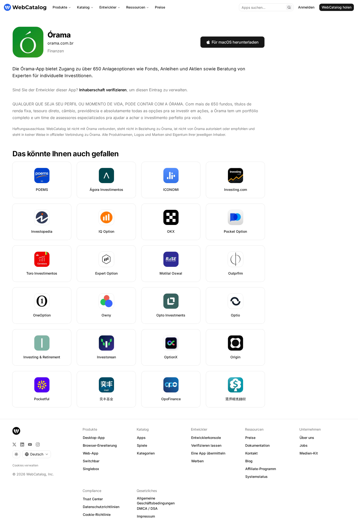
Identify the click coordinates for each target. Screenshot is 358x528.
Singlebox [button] (91, 469)
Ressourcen (135, 7)
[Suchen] (289, 7)
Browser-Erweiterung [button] (100, 445)
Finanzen (55, 50)
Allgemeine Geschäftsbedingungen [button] (156, 501)
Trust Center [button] (93, 499)
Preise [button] (250, 437)
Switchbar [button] (91, 461)
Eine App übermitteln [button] (208, 453)
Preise (160, 7)
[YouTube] (30, 444)
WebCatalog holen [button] (336, 7)
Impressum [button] (146, 516)
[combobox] (36, 454)
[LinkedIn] (22, 444)
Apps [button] (141, 437)
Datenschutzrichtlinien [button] (101, 507)
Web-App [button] (90, 453)
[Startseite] (25, 7)
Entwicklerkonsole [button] (206, 437)
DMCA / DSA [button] (147, 508)
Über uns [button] (307, 437)
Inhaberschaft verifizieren (103, 89)
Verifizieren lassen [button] (206, 445)
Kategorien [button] (146, 453)
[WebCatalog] (16, 431)
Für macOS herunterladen (235, 42)
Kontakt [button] (251, 453)
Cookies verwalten (25, 465)
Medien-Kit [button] (309, 453)
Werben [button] (197, 461)
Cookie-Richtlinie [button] (97, 514)
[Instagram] (38, 444)
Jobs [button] (304, 445)
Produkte (60, 7)
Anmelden (306, 7)
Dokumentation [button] (257, 445)
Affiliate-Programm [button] (260, 469)
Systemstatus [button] (256, 476)
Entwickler (107, 7)
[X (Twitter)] (14, 444)
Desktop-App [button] (94, 437)
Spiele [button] (142, 445)
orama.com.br (60, 43)
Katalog (83, 7)
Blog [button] (249, 461)
